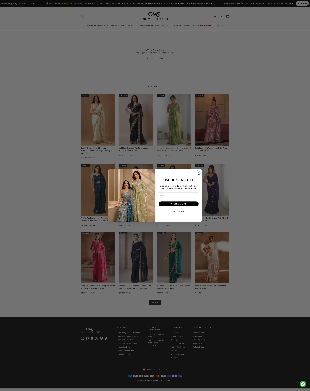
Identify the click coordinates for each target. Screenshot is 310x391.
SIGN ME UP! (178, 204)
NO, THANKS (178, 211)
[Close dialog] (199, 172)
